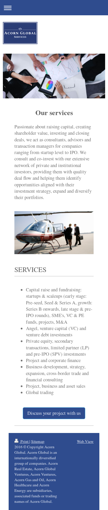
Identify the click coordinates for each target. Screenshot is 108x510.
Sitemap (37, 441)
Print (24, 441)
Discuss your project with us (54, 413)
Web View (85, 441)
